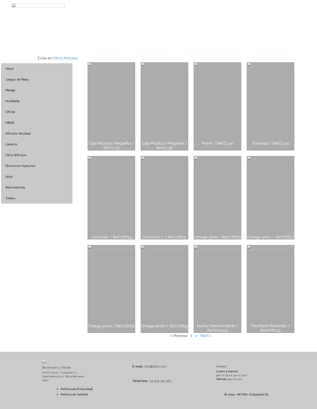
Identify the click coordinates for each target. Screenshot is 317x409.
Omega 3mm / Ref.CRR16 (217, 237)
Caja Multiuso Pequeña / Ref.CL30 (164, 145)
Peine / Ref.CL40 (217, 143)
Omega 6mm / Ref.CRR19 (164, 326)
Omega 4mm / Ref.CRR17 (270, 237)
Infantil (9, 122)
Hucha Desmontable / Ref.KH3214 (217, 328)
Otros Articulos (65, 58)
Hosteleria (12, 101)
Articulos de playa (18, 133)
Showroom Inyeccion (20, 166)
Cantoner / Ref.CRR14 (111, 237)
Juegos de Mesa (16, 79)
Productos (151, 50)
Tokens (10, 198)
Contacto (271, 50)
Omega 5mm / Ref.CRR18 (111, 326)
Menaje (10, 90)
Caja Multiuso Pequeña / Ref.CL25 (111, 145)
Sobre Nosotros (212, 50)
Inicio (106, 50)
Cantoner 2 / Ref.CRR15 (164, 237)
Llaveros (11, 144)
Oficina (10, 112)
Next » (206, 335)
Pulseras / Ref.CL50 (270, 143)
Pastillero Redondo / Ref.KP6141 (270, 328)
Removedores (15, 187)
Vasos (9, 68)
